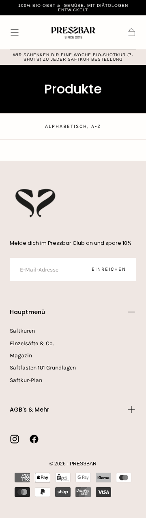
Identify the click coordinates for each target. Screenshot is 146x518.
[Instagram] (15, 439)
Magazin (21, 355)
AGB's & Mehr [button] (29, 409)
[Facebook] (34, 439)
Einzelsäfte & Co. (32, 343)
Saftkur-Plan (26, 380)
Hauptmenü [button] (27, 312)
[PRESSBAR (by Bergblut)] (36, 203)
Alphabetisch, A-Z (73, 126)
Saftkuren (22, 330)
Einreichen (109, 269)
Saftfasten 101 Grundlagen (43, 367)
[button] (14, 32)
